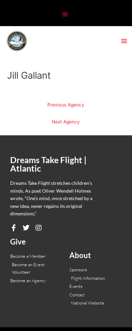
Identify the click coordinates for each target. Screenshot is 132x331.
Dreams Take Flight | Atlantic (48, 164)
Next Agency (66, 121)
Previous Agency (65, 105)
